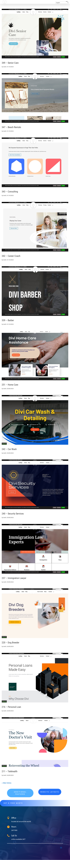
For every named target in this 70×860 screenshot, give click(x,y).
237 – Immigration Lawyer (14, 578)
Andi (4, 66)
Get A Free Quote (13, 803)
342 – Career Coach (11, 256)
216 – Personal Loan (11, 707)
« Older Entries (6, 783)
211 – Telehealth (9, 771)
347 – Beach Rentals (11, 127)
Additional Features (20, 793)
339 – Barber (8, 320)
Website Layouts (49, 792)
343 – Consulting (10, 191)
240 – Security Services (13, 513)
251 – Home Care (10, 384)
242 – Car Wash (9, 449)
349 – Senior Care (10, 62)
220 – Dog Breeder (10, 642)
